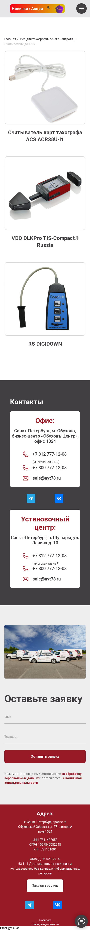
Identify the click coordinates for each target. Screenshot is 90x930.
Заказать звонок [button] (45, 885)
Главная (10, 39)
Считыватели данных (19, 44)
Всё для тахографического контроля (46, 39)
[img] (31, 498)
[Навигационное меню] (81, 8)
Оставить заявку (45, 756)
